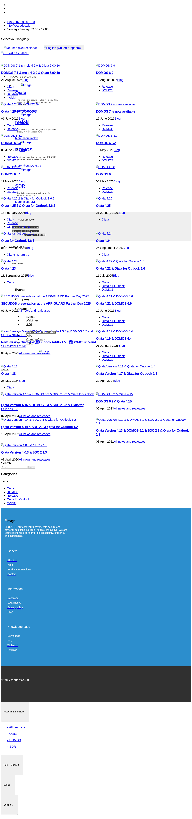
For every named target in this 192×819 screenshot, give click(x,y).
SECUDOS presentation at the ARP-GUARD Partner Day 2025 (46, 303)
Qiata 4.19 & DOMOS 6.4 (114, 338)
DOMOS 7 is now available (115, 111)
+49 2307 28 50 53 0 (21, 22)
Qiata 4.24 (103, 241)
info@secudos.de (18, 25)
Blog (25, 80)
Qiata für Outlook (18, 227)
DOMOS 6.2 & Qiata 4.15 (114, 401)
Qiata (10, 86)
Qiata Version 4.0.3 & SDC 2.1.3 (24, 452)
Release (12, 90)
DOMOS (12, 94)
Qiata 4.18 (8, 373)
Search (6, 463)
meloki (11, 97)
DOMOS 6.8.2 (106, 143)
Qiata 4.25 (103, 205)
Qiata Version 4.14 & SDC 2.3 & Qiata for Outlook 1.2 (39, 427)
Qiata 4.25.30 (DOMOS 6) (19, 111)
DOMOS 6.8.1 (11, 174)
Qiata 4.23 (8, 268)
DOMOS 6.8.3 (11, 143)
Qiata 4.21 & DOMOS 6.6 (114, 303)
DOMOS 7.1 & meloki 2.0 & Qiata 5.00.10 (30, 73)
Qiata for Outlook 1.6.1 (17, 241)
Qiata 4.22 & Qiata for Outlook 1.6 (120, 268)
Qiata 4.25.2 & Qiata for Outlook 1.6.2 (28, 205)
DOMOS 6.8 (104, 174)
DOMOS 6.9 (104, 73)
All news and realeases (34, 310)
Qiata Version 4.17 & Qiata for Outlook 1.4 (126, 373)
